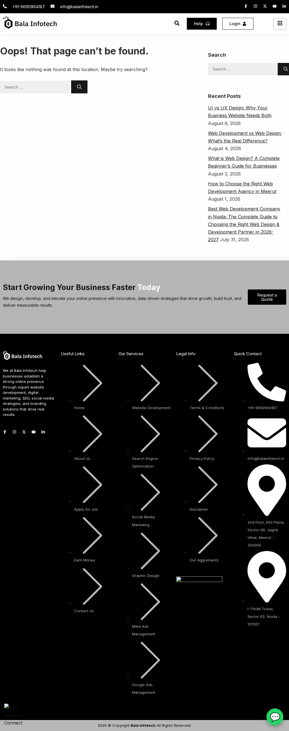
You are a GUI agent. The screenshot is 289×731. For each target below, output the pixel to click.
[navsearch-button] (177, 24)
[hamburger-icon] (279, 23)
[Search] (79, 86)
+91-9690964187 (28, 6)
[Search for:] (35, 87)
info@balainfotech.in (79, 6)
